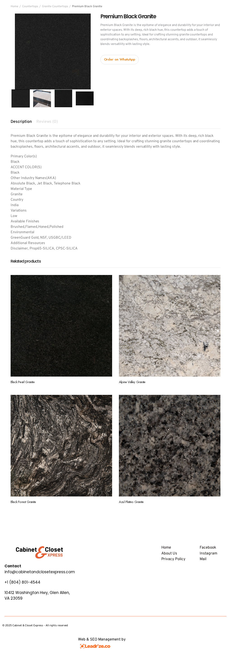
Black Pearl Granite (23, 382)
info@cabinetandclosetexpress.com (40, 572)
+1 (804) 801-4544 (22, 582)
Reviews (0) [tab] (47, 121)
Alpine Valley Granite (132, 382)
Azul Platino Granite (131, 501)
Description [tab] (21, 121)
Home (14, 6)
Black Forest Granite (23, 501)
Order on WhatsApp (119, 59)
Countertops (30, 6)
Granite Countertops (55, 6)
